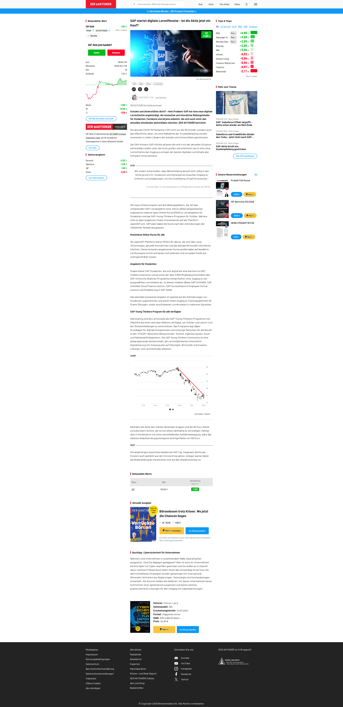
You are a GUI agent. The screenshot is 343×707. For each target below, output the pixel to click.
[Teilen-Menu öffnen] (134, 89)
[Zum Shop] (200, 4)
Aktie (141, 83)
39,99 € (236, 194)
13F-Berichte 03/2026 (242, 201)
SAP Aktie (90, 26)
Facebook (186, 674)
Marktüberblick (138, 668)
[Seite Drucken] (140, 89)
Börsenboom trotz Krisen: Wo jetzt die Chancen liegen (183, 513)
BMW (218, 33)
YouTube (185, 663)
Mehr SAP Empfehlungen (245, 156)
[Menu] (255, 4)
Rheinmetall (221, 71)
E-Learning (158, 83)
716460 (89, 30)
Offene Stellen (93, 683)
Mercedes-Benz (222, 41)
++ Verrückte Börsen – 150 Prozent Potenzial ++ (171, 11)
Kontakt (185, 657)
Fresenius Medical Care (225, 63)
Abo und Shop (137, 683)
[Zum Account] (211, 4)
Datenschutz (92, 663)
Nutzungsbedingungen (98, 659)
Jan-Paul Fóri (160, 97)
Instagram (186, 668)
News (148, 83)
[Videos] (237, 4)
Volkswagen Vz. (222, 37)
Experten (135, 663)
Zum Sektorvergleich (96, 177)
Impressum (92, 654)
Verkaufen (116, 52)
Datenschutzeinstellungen (100, 673)
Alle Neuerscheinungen (252, 174)
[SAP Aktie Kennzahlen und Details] (106, 88)
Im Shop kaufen (197, 530)
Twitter (185, 679)
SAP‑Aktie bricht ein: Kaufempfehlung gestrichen (231, 147)
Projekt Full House (240, 180)
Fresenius (220, 67)
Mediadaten (92, 649)
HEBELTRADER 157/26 (242, 222)
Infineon (219, 54)
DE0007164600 (102, 30)
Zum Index (92, 147)
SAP (134, 83)
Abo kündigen (93, 688)
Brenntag (219, 46)
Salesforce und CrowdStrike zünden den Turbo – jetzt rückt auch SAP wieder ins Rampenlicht (235, 135)
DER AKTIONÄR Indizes (142, 678)
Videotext (91, 678)
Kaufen (96, 52)
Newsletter (136, 659)
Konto (171, 540)
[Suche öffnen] (134, 4)
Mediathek (135, 654)
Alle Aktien (135, 649)
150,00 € (237, 215)
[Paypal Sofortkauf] (164, 629)
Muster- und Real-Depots (143, 673)
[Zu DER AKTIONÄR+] (224, 4)
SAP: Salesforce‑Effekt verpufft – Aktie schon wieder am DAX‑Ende (234, 123)
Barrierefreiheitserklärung (100, 668)
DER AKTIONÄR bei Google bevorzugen (146, 105)
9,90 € (236, 237)
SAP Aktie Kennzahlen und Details (101, 118)
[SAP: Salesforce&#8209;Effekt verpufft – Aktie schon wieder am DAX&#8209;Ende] (236, 102)
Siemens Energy (222, 58)
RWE (218, 50)
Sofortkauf (176, 531)
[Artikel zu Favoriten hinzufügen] (146, 89)
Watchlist (93, 35)
